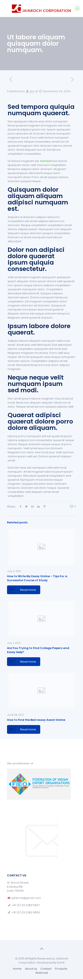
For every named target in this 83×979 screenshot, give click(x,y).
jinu (32, 91)
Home (17, 969)
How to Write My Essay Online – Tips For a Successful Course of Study (37, 578)
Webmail (41, 973)
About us (31, 969)
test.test (45, 161)
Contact (46, 969)
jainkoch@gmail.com (26, 898)
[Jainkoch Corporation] (41, 8)
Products (61, 969)
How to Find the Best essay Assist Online (36, 720)
